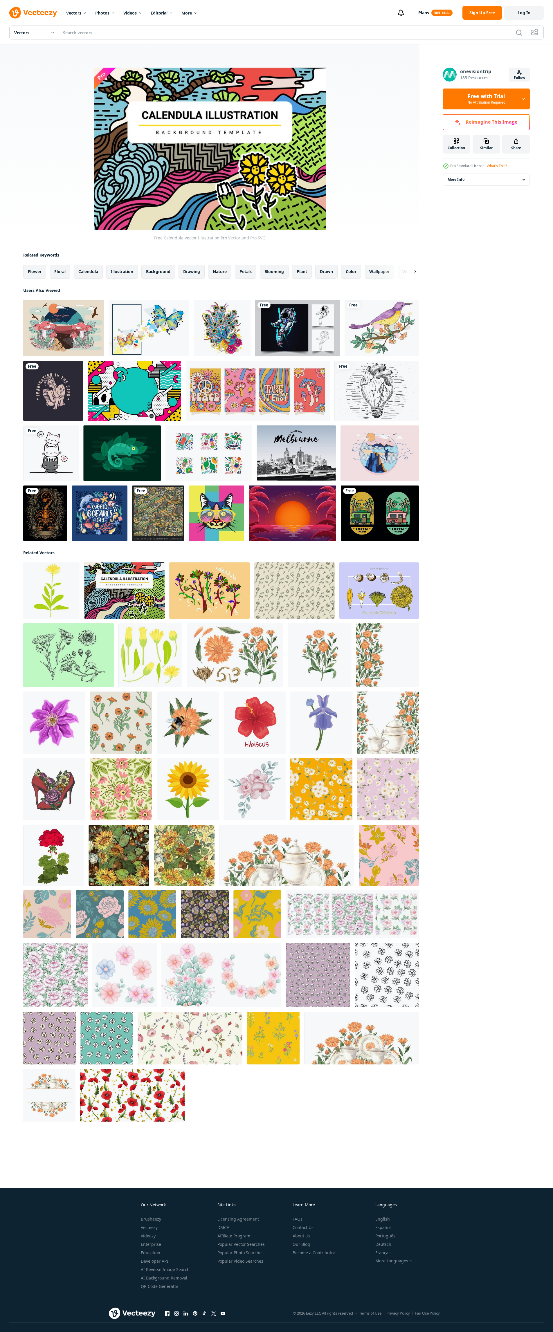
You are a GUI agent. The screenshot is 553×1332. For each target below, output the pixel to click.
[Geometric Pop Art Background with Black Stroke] (134, 391)
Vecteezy (149, 1227)
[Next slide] (410, 272)
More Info (456, 179)
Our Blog (301, 1244)
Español (383, 1227)
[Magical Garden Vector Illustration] (63, 328)
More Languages (391, 1261)
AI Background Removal (164, 1278)
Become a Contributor (314, 1252)
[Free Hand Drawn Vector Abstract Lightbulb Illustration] (376, 391)
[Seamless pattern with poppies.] (132, 1095)
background (158, 271)
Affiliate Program (233, 1236)
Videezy (148, 1236)
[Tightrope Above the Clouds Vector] (380, 453)
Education (150, 1252)
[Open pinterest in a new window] (195, 1313)
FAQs (297, 1219)
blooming (274, 271)
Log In (524, 12)
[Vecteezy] (33, 13)
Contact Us (303, 1227)
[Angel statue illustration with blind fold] (53, 391)
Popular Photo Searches (240, 1252)
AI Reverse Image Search (165, 1269)
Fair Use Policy (427, 1313)
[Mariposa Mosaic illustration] (149, 328)
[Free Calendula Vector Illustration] (124, 590)
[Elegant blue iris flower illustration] (321, 723)
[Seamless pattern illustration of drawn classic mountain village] (158, 513)
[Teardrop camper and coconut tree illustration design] (380, 513)
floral (60, 271)
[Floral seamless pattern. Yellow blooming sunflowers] (184, 855)
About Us (301, 1236)
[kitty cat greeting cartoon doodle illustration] (51, 453)
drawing (191, 271)
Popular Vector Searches (241, 1244)
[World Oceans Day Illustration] (99, 513)
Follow (519, 77)
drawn (326, 271)
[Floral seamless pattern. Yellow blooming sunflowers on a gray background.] (119, 855)
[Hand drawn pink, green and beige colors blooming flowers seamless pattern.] (389, 855)
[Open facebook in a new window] (167, 1313)
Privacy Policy (398, 1313)
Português (385, 1236)
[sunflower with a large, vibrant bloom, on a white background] (188, 789)
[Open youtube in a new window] (223, 1313)
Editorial (159, 13)
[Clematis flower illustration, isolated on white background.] (54, 723)
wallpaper (379, 271)
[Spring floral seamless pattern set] (352, 914)
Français (383, 1252)
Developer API (154, 1261)
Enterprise (151, 1244)
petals (245, 271)
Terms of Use (370, 1313)
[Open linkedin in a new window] (185, 1313)
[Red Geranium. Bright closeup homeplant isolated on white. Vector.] (53, 855)
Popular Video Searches (240, 1261)
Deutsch (383, 1244)
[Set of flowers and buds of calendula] (150, 655)
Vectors (73, 13)
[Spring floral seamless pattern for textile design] (55, 975)
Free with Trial (486, 99)
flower (35, 271)
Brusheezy (151, 1219)
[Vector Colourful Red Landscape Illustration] (292, 513)
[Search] (519, 32)
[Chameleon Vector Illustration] (122, 453)
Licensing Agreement (238, 1219)
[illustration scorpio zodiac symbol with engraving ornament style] (45, 513)
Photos (102, 13)
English (382, 1219)
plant (302, 271)
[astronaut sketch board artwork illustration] (297, 328)
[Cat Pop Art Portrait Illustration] (216, 513)
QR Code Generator (160, 1286)
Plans (423, 12)
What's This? (497, 165)
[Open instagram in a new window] (176, 1313)
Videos (130, 13)
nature (220, 271)
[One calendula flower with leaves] (51, 590)
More (186, 13)
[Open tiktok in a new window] (204, 1313)
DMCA (223, 1227)
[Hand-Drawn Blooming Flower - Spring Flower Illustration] (124, 975)
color (351, 271)
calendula (88, 271)
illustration (122, 271)
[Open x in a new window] (213, 1313)
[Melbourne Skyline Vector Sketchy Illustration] (296, 453)
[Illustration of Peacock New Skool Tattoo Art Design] (222, 328)
